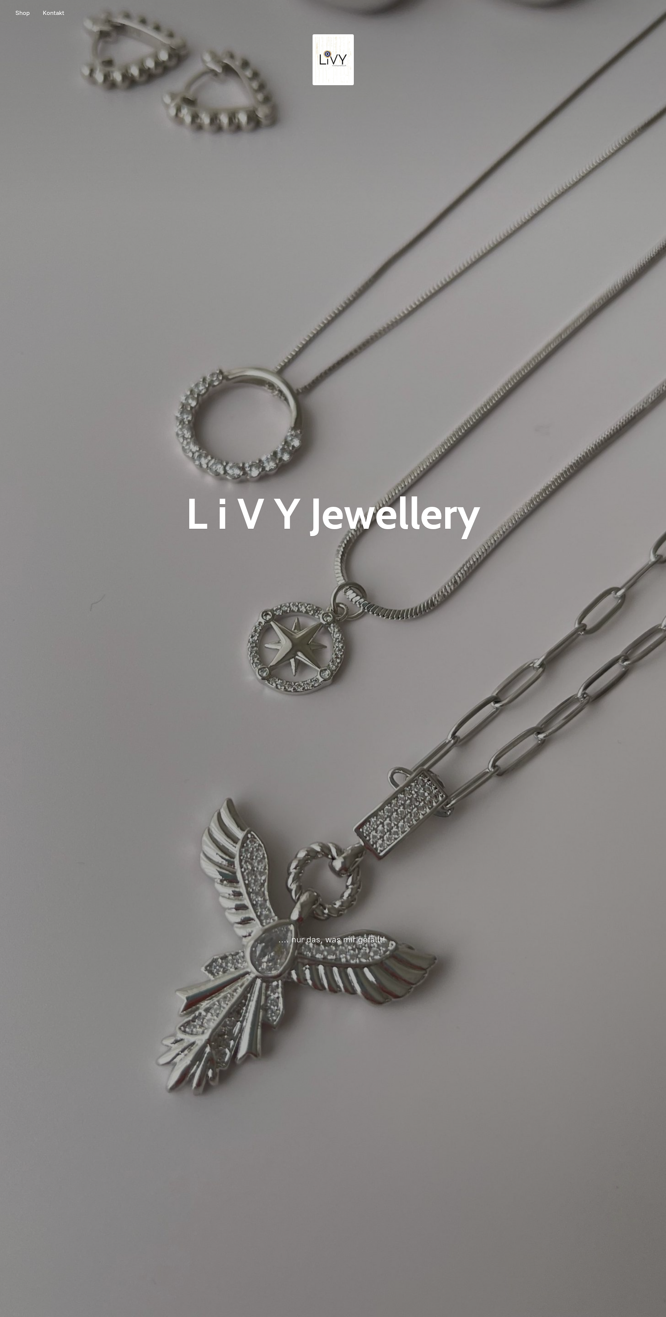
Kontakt (53, 13)
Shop (22, 13)
